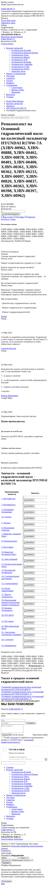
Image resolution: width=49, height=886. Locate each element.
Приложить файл (40, 735)
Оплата (9, 80)
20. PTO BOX (7, 615)
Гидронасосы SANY (20, 69)
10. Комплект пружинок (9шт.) (8, 553)
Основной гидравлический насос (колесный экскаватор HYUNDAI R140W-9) (21, 688)
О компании (11, 85)
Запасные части (18, 71)
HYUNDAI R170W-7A (16, 108)
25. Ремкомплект (8, 645)
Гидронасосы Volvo (20, 55)
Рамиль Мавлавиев (9, 396)
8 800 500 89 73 (8, 9)
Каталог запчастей (14, 48)
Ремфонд (10, 83)
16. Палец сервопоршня (7, 589)
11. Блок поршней (9, 559)
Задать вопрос (16, 37)
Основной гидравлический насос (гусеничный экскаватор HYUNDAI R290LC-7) (22, 697)
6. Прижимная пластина (7, 529)
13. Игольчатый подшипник (8, 571)
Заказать (15, 214)
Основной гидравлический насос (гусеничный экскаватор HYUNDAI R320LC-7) (22, 693)
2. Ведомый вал (8, 505)
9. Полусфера (7, 547)
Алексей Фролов (8, 348)
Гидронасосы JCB (19, 60)
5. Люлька (5, 523)
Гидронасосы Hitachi (20, 57)
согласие (14, 737)
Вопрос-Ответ (17, 90)
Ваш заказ (11, 20)
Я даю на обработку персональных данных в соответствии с (22, 739)
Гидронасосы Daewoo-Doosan (24, 53)
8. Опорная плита (9, 541)
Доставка (10, 76)
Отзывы (9, 97)
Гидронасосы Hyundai (21, 50)
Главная (9, 767)
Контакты (5, 37)
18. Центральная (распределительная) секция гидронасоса (10, 602)
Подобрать (6, 863)
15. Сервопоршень (9, 583)
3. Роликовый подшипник (7, 510)
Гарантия (10, 78)
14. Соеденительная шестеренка (10, 577)
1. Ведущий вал (8, 499)
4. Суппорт (6, 517)
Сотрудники (16, 87)
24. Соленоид (7, 639)
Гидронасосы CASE (20, 67)
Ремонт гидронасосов (16, 74)
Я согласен (6, 881)
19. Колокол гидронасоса (7, 609)
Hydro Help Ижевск (15, 101)
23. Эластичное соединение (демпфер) (11, 633)
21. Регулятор (7, 621)
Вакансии (15, 92)
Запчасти (10, 106)
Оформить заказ (8, 23)
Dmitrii (4, 316)
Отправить (31, 723)
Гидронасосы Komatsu (21, 62)
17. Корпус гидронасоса (7, 595)
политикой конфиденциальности (17, 741)
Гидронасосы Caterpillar (21, 64)
